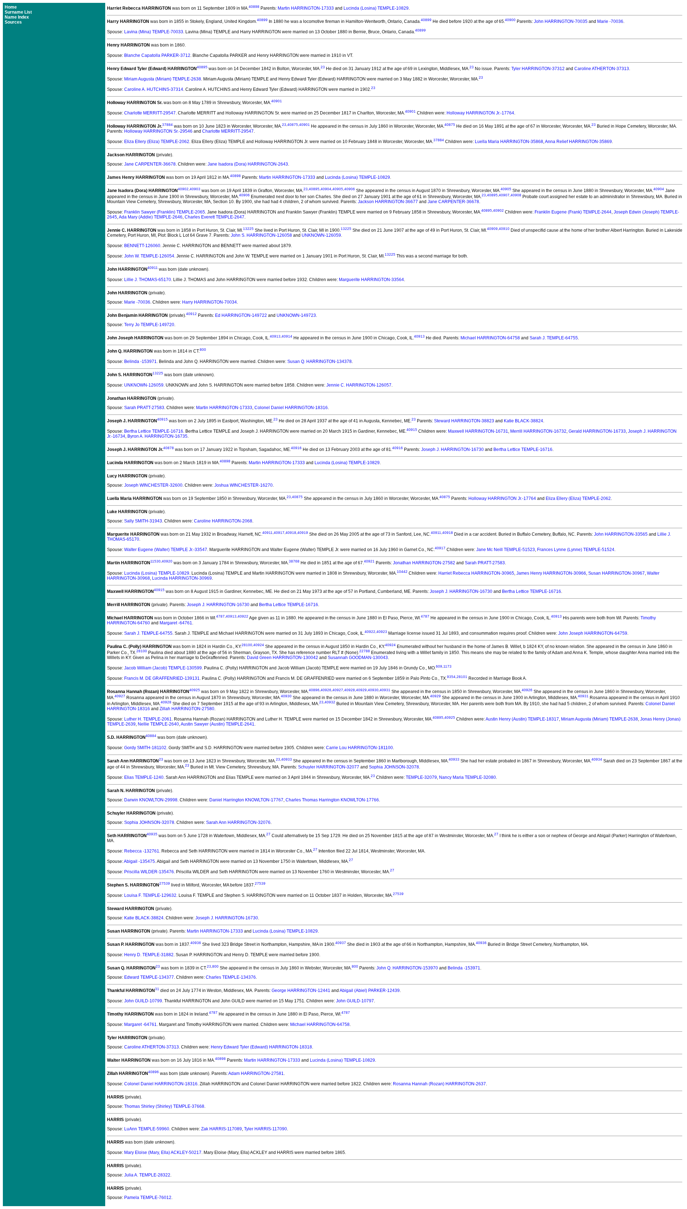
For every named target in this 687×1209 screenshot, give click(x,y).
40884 (151, 736)
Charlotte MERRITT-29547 (150, 113)
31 (157, 989)
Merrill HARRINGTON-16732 (538, 431)
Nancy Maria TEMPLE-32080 (467, 777)
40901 (276, 101)
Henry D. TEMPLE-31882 (149, 954)
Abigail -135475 (139, 861)
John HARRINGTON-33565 (621, 534)
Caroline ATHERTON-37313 (601, 68)
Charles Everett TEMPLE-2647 (214, 217)
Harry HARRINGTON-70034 (209, 302)
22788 (364, 651)
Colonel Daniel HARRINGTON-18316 (291, 407)
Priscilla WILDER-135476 (149, 871)
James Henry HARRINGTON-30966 (551, 573)
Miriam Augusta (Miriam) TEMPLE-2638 (162, 79)
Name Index (17, 17)
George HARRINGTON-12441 (301, 990)
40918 (291, 533)
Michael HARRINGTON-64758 (490, 337)
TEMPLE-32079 (421, 777)
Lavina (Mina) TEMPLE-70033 (153, 31)
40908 (516, 195)
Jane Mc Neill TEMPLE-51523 (505, 549)
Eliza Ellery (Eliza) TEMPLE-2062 (156, 141)
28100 (247, 645)
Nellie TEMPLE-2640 (158, 724)
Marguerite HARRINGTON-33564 (371, 279)
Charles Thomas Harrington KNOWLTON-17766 (332, 799)
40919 (302, 533)
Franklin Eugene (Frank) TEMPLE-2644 (573, 212)
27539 (164, 883)
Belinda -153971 (140, 361)
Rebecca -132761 (141, 851)
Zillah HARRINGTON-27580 (187, 708)
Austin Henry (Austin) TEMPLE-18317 (522, 719)
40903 (195, 189)
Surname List (18, 12)
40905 (337, 189)
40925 (194, 690)
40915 (162, 419)
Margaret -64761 (176, 622)
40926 (326, 690)
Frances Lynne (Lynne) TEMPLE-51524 (575, 549)
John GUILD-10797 (355, 1000)
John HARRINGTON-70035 (561, 21)
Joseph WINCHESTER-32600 (153, 485)
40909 (492, 229)
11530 (155, 561)
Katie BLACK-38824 (523, 420)
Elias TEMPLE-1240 (144, 777)
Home (11, 7)
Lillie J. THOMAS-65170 (147, 279)
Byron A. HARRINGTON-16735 (157, 436)
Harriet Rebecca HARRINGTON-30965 (476, 573)
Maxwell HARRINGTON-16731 (478, 431)
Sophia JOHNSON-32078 (394, 767)
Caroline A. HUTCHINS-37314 (153, 89)
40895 (202, 67)
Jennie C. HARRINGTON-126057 (358, 385)
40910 (504, 229)
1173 (447, 666)
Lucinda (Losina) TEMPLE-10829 (376, 8)
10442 (402, 572)
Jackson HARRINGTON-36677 (388, 201)
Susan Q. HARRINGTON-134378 (319, 361)
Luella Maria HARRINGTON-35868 (509, 141)
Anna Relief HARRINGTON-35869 (578, 141)
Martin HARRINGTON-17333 (306, 8)
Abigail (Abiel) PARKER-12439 (370, 990)
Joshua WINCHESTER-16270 (243, 485)
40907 (504, 195)
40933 (286, 759)
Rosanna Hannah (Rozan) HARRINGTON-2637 (439, 1083)
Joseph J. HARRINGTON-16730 (452, 449)
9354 (451, 677)
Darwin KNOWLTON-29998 (150, 799)
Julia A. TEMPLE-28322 (147, 1175)
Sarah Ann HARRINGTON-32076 (238, 822)
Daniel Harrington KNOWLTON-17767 (246, 799)
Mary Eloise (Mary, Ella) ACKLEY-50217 (162, 1152)
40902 (183, 189)
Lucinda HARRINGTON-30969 (182, 578)
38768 (294, 561)
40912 (191, 314)
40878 (168, 448)
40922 (243, 616)
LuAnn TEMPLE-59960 (146, 1128)
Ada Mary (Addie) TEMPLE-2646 (150, 217)
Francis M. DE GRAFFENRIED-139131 (162, 678)
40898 (254, 7)
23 (323, 67)
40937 (340, 943)
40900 (510, 20)
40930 (373, 690)
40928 (349, 690)
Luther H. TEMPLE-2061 (148, 719)
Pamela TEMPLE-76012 (147, 1197)
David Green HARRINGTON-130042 (282, 657)
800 (203, 350)
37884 (167, 125)
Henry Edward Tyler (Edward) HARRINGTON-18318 (261, 1047)
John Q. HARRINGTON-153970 (407, 967)
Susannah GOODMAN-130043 (358, 657)
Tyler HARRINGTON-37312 (538, 68)
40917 (279, 533)
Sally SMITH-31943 (143, 521)
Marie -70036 (610, 21)
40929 (361, 690)
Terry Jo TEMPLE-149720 (149, 324)
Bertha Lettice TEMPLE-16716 (153, 431)
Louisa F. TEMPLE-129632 (150, 895)
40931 (385, 690)
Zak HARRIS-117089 (221, 1128)
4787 (220, 616)
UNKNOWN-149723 (296, 315)
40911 (152, 268)
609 (439, 666)
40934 (596, 759)
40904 (326, 189)
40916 (296, 448)
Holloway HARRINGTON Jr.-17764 (480, 113)
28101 (462, 677)
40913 (275, 336)
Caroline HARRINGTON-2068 (223, 521)
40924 (258, 645)
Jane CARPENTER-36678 (150, 164)
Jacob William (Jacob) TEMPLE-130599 (163, 667)
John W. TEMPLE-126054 (149, 256)
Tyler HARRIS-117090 (265, 1128)
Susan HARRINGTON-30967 (616, 573)
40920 (167, 561)
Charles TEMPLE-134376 (231, 977)
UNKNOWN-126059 (321, 235)
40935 (152, 834)
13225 (248, 229)
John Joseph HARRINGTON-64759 (592, 633)
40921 (369, 561)
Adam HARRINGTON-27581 (256, 1073)
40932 (330, 702)
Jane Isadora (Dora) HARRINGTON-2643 (248, 164)
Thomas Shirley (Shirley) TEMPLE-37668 (164, 1106)
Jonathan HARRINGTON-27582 (424, 562)
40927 (337, 690)
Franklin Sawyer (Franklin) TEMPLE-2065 (164, 212)
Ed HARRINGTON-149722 (241, 315)
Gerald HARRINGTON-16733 (597, 431)
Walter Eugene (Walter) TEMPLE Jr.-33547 (165, 549)
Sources (13, 22)
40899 (262, 20)
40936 (195, 943)
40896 (314, 690)
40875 (292, 125)
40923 (381, 632)
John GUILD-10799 (143, 1000)
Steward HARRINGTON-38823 (464, 420)
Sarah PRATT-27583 (144, 407)
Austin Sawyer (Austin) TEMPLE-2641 (217, 724)
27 (268, 834)
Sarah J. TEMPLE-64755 (554, 337)
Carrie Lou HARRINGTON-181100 (359, 747)
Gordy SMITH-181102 (145, 747)
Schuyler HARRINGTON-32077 (328, 767)
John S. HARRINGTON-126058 (261, 235)
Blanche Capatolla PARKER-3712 (157, 55)
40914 (287, 336)
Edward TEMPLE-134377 (149, 977)
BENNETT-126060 (142, 245)
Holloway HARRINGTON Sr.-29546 (158, 131)
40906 (349, 189)
